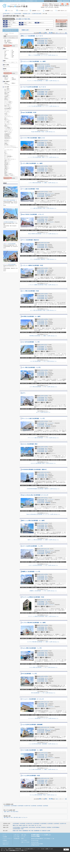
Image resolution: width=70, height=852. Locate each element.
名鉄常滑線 (38, 827)
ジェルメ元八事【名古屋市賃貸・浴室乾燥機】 (32, 724)
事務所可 (6, 93)
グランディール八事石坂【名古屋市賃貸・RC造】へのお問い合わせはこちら (43, 616)
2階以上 (6, 165)
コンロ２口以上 (8, 128)
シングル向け (24, 840)
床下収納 (6, 144)
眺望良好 (6, 99)
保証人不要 (7, 92)
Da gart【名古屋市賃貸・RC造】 (29, 112)
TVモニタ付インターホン (10, 159)
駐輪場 (6, 125)
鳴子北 (46, 41)
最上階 (6, 169)
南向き (6, 171)
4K (5, 57)
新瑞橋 (14, 830)
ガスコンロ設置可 (8, 101)
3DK (5, 55)
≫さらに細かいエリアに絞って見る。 (23, 18)
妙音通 (24, 825)
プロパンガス (7, 120)
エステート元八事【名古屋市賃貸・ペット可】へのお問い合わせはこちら (43, 565)
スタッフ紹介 (16, 836)
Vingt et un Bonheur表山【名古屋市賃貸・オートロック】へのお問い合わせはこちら (43, 514)
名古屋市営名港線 (16, 828)
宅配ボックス (7, 160)
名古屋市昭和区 (7, 805)
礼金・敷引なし (7, 41)
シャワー (6, 139)
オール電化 (7, 121)
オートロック (7, 157)
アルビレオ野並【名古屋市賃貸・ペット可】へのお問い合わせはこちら (43, 667)
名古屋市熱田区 (20, 805)
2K (5, 52)
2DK (12, 52)
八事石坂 (48, 599)
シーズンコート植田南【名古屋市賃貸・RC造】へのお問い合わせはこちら (43, 284)
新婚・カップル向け (26, 842)
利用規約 (5, 840)
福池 (47, 115)
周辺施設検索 (16, 838)
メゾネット (7, 112)
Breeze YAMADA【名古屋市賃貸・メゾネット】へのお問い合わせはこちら (43, 233)
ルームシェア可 (8, 103)
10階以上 (6, 167)
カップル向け (7, 104)
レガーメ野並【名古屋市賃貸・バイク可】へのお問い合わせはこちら (43, 386)
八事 (46, 93)
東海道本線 (43, 827)
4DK (12, 57)
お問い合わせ (16, 834)
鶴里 (46, 43)
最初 (66, 32)
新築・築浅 (24, 834)
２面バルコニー (8, 124)
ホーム (4, 834)
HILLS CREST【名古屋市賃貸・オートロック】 (13, 200)
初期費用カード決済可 (9, 175)
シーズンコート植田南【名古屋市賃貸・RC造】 (32, 265)
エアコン (6, 141)
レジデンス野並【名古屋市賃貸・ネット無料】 (32, 163)
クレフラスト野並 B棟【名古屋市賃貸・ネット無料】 (33, 622)
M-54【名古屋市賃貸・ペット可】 (29, 673)
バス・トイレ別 (8, 132)
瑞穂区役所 (44, 830)
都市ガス (6, 119)
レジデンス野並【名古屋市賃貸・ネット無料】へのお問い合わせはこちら (43, 182)
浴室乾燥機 (7, 135)
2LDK (5, 54)
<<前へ (56, 32)
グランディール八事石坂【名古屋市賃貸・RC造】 (33, 597)
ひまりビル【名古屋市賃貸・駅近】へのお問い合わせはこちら (43, 463)
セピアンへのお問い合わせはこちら (43, 412)
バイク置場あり (8, 127)
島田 (47, 268)
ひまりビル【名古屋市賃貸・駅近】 (29, 444)
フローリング (7, 109)
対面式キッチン (8, 131)
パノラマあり (7, 84)
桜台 (40, 825)
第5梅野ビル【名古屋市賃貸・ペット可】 (30, 571)
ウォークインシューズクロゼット (10, 148)
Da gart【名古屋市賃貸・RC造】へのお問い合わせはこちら (43, 131)
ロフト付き (7, 111)
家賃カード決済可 (8, 173)
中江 (38, 825)
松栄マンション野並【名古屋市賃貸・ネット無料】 (33, 520)
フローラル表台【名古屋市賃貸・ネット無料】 (32, 750)
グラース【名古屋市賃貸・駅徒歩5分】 (30, 239)
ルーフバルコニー (8, 116)
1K (12, 50)
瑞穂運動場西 (25, 830)
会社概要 (5, 836)
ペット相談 (7, 88)
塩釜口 (46, 91)
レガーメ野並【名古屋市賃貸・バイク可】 (31, 367)
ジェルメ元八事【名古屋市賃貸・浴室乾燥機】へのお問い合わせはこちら (43, 743)
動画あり (13, 83)
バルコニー (7, 115)
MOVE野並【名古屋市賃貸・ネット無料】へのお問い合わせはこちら (43, 335)
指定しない (7, 77)
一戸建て (6, 34)
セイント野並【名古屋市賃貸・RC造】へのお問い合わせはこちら (43, 310)
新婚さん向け (7, 105)
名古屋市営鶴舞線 (40, 91)
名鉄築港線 (49, 827)
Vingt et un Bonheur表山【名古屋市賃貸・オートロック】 (35, 495)
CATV (6, 153)
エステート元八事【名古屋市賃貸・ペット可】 (32, 546)
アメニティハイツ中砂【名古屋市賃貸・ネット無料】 (33, 61)
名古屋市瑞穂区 (14, 805)
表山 (47, 497)
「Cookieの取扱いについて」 (14, 850)
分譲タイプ (7, 97)
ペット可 (23, 836)
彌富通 (14, 825)
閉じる (66, 849)
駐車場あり (7, 164)
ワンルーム (6, 50)
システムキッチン (8, 129)
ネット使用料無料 (8, 156)
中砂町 (47, 64)
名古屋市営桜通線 (40, 40)
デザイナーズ (7, 91)
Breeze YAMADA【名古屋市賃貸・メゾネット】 (32, 214)
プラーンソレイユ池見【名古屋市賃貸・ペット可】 (33, 418)
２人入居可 (7, 95)
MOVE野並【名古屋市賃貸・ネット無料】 (31, 316)
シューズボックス (8, 149)
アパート (6, 33)
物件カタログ (6, 843)
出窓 (5, 117)
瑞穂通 (20, 825)
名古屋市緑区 (45, 805)
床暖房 (6, 143)
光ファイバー (7, 155)
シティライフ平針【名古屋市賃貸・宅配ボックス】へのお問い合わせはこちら (43, 157)
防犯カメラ (7, 161)
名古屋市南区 (39, 805)
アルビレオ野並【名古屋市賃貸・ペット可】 (31, 648)
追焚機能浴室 (7, 134)
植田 (46, 94)
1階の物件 (7, 163)
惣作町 (32, 825)
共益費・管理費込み (8, 42)
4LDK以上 (6, 58)
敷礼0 (23, 838)
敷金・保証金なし (8, 40)
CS (5, 151)
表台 (47, 752)
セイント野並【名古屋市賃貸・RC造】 (30, 290)
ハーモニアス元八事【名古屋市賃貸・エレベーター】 (33, 86)
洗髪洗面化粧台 (8, 138)
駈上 (27, 825)
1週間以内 (14, 79)
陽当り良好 (7, 89)
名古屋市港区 (33, 805)
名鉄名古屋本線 (32, 827)
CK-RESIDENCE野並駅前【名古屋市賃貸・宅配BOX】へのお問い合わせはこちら (43, 488)
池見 (47, 191)
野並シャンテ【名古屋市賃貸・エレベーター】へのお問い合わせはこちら (43, 55)
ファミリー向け (8, 107)
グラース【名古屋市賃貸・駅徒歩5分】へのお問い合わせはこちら (43, 259)
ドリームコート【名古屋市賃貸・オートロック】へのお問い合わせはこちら (43, 718)
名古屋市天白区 (43, 38)
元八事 (47, 548)
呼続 (17, 825)
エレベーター (7, 123)
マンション (11, 33)
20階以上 (6, 168)
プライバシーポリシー (7, 838)
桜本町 (20, 830)
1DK (5, 51)
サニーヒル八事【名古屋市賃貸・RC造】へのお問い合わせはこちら (43, 794)
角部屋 (6, 172)
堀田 (17, 830)
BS (5, 152)
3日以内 (6, 79)
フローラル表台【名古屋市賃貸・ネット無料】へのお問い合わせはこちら (43, 769)
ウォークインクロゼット (9, 146)
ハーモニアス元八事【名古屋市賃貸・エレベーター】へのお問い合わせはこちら (43, 106)
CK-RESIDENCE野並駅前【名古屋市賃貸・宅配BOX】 (34, 469)
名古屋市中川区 (27, 805)
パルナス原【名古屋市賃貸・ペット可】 (30, 341)
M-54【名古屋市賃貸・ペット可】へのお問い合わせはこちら (43, 692)
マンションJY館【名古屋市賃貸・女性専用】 (12, 264)
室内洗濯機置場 (8, 108)
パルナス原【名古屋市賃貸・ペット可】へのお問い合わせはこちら (43, 361)
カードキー (7, 100)
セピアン (23, 392)
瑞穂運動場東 (47, 66)
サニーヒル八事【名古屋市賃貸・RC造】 (30, 775)
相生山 (46, 655)
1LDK (13, 51)
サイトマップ (6, 842)
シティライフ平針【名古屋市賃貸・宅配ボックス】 (33, 137)
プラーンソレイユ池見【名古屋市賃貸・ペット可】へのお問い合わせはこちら (43, 437)
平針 (47, 140)
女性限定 (6, 96)
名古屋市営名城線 (40, 66)
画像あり (6, 83)
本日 (13, 77)
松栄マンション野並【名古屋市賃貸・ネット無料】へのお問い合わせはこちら (43, 539)
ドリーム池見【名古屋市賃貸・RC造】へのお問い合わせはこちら (43, 208)
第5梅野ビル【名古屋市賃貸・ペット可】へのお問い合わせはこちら (43, 590)
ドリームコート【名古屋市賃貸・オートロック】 (32, 699)
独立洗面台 (7, 140)
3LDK (13, 55)
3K (12, 54)
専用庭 (6, 113)
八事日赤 (47, 603)
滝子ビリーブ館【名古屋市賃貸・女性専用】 (12, 243)
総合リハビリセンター (49, 67)
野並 (47, 38)
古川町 (47, 242)
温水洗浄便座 (7, 136)
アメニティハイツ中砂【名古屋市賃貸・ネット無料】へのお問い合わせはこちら (43, 80)
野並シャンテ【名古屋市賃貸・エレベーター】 (32, 35)
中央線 (22, 828)
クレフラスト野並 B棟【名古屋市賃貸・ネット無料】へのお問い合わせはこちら (43, 641)
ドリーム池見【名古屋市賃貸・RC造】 (30, 188)
